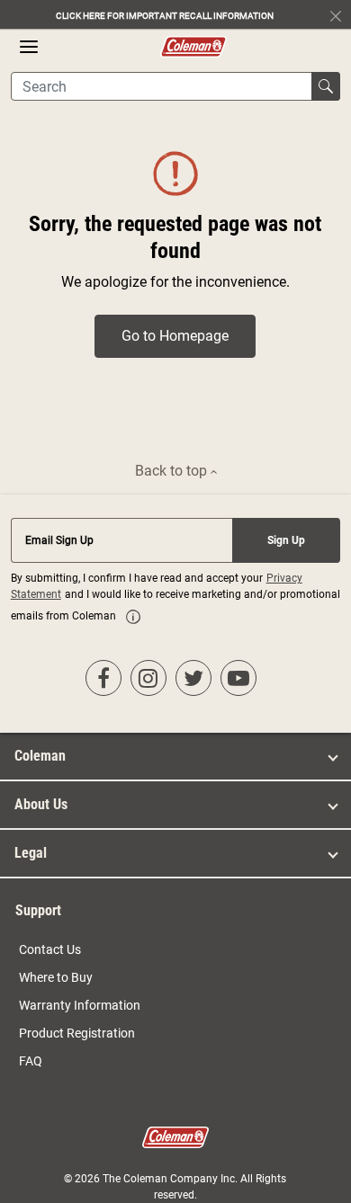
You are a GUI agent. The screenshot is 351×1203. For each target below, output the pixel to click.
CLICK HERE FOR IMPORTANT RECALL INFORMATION (165, 16)
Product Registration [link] (77, 1033)
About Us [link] (41, 804)
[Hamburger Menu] (29, 47)
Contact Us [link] (50, 949)
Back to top (173, 470)
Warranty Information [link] (79, 1005)
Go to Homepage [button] (175, 335)
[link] (133, 616)
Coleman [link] (40, 755)
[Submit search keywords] (325, 86)
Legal (30, 852)
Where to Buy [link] (56, 977)
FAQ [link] (30, 1061)
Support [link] (38, 910)
